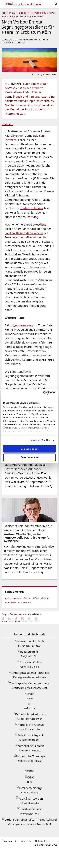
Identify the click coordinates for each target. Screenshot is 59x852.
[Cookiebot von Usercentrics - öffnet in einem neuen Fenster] (43, 393)
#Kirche (27, 598)
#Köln (36, 598)
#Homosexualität (13, 598)
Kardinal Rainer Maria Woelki (24, 233)
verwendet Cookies (40, 440)
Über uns (7, 841)
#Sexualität (10, 602)
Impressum (27, 841)
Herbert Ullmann (31, 208)
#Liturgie (45, 598)
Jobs (16, 841)
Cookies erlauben (29, 449)
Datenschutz (42, 841)
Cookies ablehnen (30, 457)
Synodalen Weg (22, 325)
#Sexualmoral (24, 602)
